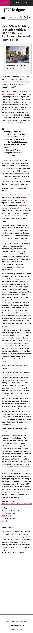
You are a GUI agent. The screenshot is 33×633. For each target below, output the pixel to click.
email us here (6, 516)
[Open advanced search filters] (25, 17)
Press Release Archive (19, 621)
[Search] (21, 17)
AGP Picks (5, 3)
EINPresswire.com (8, 94)
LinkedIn (4, 521)
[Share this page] (30, 17)
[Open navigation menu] (3, 17)
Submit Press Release (16, 626)
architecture (23, 292)
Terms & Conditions (16, 630)
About (8, 621)
